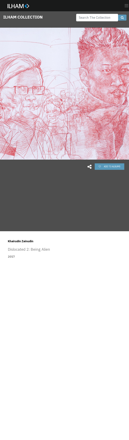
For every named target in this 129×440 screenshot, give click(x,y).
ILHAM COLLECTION (23, 17)
